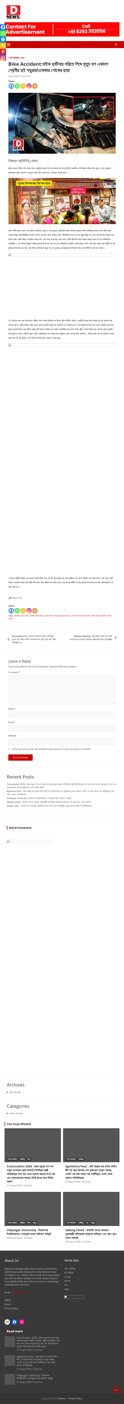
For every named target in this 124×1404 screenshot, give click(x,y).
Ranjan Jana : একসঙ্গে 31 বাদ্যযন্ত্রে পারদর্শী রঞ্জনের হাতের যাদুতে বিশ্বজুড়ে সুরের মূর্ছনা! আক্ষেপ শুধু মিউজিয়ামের (49, 805)
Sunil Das (25, 76)
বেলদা (22, 58)
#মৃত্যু (10, 618)
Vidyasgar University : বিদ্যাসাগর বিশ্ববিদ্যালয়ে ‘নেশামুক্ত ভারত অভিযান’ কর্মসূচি (39, 798)
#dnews (49, 615)
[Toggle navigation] (9, 44)
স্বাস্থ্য (34, 1223)
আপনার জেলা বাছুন (16, 1113)
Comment (14, 672)
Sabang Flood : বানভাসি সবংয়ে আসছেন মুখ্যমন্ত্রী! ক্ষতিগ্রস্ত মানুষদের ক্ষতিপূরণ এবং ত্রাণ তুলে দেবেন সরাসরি (49, 802)
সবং (87, 1223)
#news (74, 615)
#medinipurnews (62, 615)
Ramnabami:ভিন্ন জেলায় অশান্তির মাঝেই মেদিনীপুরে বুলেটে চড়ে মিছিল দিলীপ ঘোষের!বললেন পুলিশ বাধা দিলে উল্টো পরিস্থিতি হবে (34, 639)
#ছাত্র (109, 615)
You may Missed (19, 1124)
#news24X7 (84, 615)
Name (12, 709)
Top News (13, 58)
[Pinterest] (3, 52)
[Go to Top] (116, 1390)
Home (8, 1304)
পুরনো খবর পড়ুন (15, 1092)
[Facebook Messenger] (3, 40)
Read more (15, 1331)
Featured (12, 1159)
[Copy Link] (23, 86)
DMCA (8, 1300)
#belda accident (21, 615)
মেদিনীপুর (22, 1159)
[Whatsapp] (17, 86)
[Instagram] (29, 86)
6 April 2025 (14, 76)
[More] (35, 86)
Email (11, 722)
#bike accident (37, 615)
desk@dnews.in (19, 1292)
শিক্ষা (28, 1159)
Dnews (62, 1398)
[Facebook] (11, 86)
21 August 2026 (14, 1185)
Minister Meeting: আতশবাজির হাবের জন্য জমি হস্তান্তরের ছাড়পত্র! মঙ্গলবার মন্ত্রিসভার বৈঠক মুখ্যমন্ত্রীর (91, 638)
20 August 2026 (14, 1238)
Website (12, 735)
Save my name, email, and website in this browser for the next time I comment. (51, 749)
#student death (98, 615)
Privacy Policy (11, 1308)
